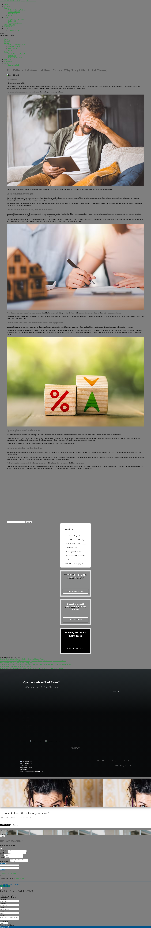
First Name (3, 851)
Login (10, 15)
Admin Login (125, 761)
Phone (2, 857)
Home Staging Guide (15, 23)
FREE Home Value (75, 591)
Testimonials (8, 26)
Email (2, 855)
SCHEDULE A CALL (75, 648)
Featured (7, 6)
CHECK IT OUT (75, 620)
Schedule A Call (13, 30)
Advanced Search (14, 12)
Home (6, 4)
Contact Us (115, 691)
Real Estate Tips (9, 25)
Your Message (4, 861)
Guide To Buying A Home (16, 10)
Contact (6, 28)
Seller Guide (12, 21)
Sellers (6, 17)
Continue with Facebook (8, 873)
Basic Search (12, 13)
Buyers (6, 8)
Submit (2, 869)
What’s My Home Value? (16, 19)
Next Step (3, 863)
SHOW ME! (5, 825)
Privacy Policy (101, 761)
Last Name (3, 853)
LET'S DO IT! (5, 886)
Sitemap (113, 761)
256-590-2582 (7, 35)
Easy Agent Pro (38, 771)
